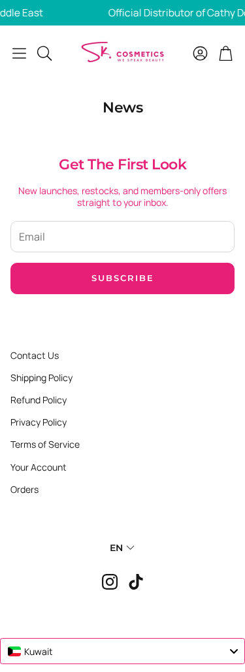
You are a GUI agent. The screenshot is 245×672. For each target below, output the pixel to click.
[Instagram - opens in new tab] (110, 582)
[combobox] (122, 651)
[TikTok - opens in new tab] (136, 582)
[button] (19, 53)
